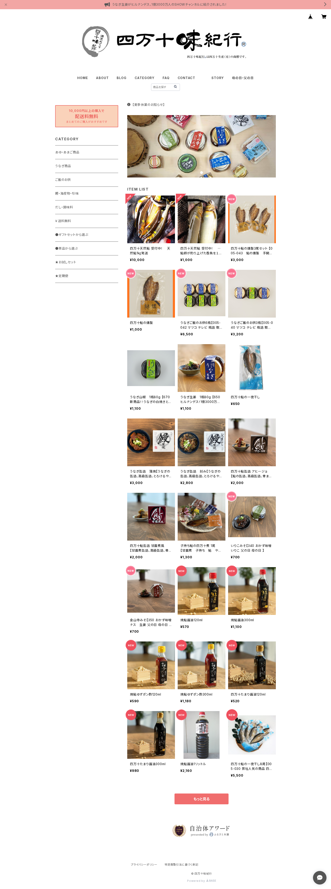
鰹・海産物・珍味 (67, 193)
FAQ (166, 78)
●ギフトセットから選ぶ (71, 234)
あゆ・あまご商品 (67, 152)
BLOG (121, 78)
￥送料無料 (63, 221)
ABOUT (102, 78)
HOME (82, 78)
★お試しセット (65, 262)
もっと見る (201, 799)
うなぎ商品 (63, 166)
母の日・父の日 (243, 78)
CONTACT (186, 78)
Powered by (196, 880)
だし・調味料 (64, 207)
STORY (217, 78)
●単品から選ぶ (66, 248)
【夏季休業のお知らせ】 (148, 105)
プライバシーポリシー (144, 864)
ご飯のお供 (63, 180)
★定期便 (61, 276)
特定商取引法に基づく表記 (181, 864)
